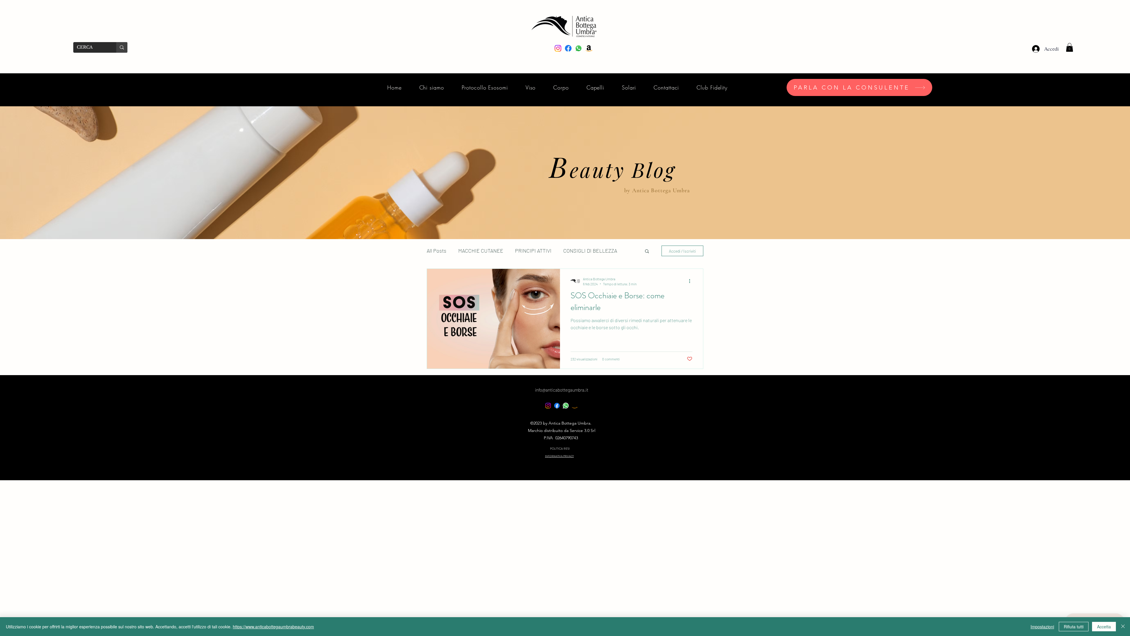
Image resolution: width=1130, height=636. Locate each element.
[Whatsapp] (565, 405)
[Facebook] (557, 405)
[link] (1069, 47)
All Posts (436, 250)
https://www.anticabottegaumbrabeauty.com (273, 627)
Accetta (1104, 627)
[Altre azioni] (691, 280)
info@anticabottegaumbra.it (561, 389)
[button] (647, 252)
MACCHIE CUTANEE (480, 250)
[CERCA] (121, 47)
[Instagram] (548, 405)
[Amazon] (574, 405)
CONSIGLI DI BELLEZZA (590, 250)
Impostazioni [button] (1042, 627)
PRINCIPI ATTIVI (533, 250)
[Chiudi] (1122, 626)
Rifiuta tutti (1074, 627)
